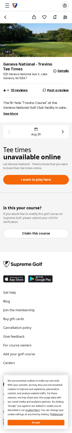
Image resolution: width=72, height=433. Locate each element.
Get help (9, 292)
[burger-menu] (7, 6)
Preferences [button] (56, 414)
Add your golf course (19, 354)
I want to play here (36, 179)
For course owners (17, 345)
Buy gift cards (13, 319)
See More (10, 113)
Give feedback (14, 336)
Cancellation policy (17, 328)
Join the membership (19, 310)
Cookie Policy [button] (32, 410)
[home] (14, 5)
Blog (6, 301)
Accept (36, 422)
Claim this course (36, 233)
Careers (9, 363)
